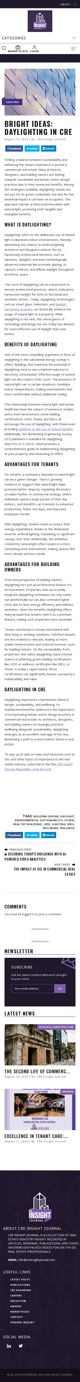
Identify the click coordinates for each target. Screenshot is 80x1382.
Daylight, (67, 816)
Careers (16, 1295)
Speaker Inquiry (22, 1322)
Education (18, 1300)
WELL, (71, 824)
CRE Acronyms (20, 1290)
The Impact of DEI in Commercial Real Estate (44, 871)
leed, (47, 824)
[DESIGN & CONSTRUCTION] (40, 1044)
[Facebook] (14, 148)
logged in (28, 914)
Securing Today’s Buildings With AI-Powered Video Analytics (36, 856)
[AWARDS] (40, 1109)
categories (14, 37)
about (66, 4)
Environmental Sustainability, (39, 820)
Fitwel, (69, 820)
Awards (16, 1306)
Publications (20, 1284)
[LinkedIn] (48, 148)
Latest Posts (20, 1279)
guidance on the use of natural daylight (45, 429)
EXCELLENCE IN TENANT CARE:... (36, 1136)
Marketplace (19, 1311)
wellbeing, (51, 828)
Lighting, (59, 824)
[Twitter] (32, 148)
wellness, (67, 828)
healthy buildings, (28, 824)
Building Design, (46, 816)
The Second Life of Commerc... (38, 1071)
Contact (16, 1316)
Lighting (12, 102)
